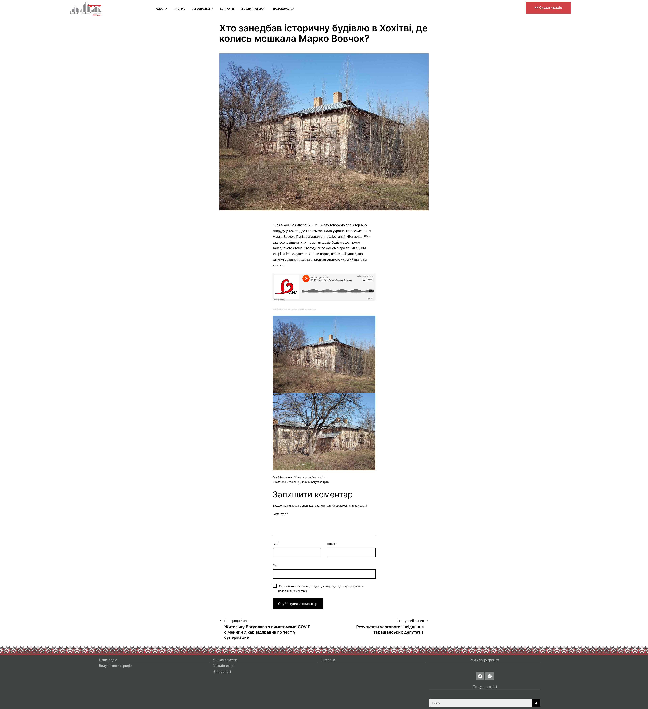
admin (323, 477)
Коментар (280, 514)
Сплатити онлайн (253, 8)
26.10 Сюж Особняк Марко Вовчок (302, 309)
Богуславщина (202, 8)
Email (332, 543)
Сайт (276, 565)
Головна (161, 8)
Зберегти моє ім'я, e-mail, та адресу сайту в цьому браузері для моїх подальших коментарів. (320, 588)
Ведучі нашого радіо (115, 666)
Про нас (179, 8)
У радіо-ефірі (223, 666)
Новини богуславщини (315, 482)
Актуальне (293, 482)
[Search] (536, 703)
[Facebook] (480, 676)
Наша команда (283, 8)
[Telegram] (489, 676)
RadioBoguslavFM (280, 309)
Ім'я (276, 543)
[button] (548, 8)
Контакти (227, 8)
